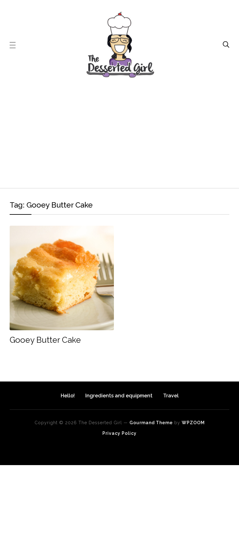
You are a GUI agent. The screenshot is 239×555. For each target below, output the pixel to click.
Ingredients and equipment (118, 396)
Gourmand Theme (151, 422)
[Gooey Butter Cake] (62, 230)
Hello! (68, 396)
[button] (13, 44)
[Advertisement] (120, 132)
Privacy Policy (119, 433)
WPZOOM (193, 422)
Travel (171, 396)
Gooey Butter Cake (45, 340)
